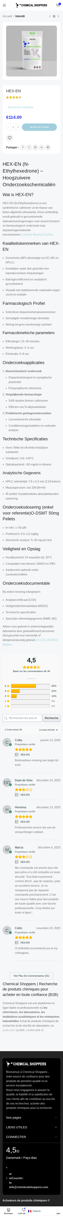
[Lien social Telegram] (48, 147)
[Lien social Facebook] (22, 147)
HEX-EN (25, 754)
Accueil (7, 16)
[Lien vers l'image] (26, 1063)
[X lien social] (29, 147)
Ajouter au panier (39, 127)
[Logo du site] (31, 5)
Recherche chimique (21, 107)
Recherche (51, 718)
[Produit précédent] (50, 16)
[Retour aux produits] (54, 16)
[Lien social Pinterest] (35, 147)
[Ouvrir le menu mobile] (4, 5)
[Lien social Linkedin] (41, 147)
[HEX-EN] (17, 754)
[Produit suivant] (58, 16)
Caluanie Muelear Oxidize (37, 234)
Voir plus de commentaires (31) (31, 975)
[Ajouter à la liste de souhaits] (9, 138)
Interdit (20, 16)
